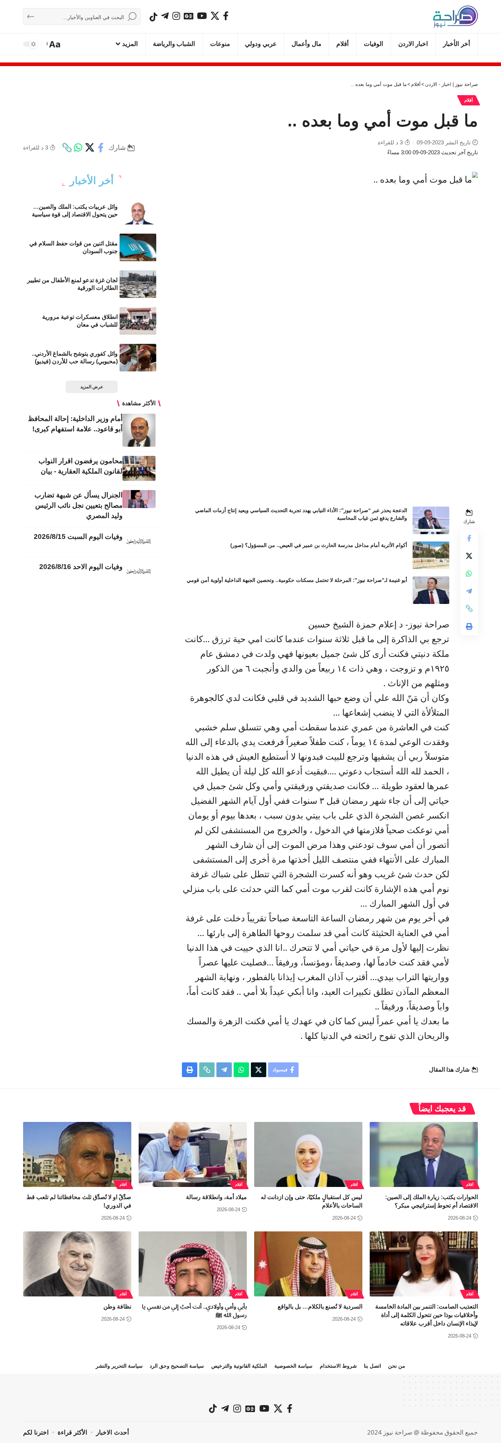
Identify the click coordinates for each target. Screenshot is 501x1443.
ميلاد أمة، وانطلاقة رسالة (216, 1197)
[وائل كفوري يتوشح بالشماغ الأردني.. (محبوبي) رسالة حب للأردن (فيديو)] (138, 357)
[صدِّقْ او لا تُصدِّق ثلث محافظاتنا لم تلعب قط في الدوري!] (77, 1154)
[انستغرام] (176, 15)
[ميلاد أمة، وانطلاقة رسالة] (193, 1154)
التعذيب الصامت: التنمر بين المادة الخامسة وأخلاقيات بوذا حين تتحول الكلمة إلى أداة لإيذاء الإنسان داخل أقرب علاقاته (426, 1315)
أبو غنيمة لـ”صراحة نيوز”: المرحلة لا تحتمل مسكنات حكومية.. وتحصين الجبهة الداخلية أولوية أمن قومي (297, 580)
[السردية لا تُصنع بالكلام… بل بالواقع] (308, 1263)
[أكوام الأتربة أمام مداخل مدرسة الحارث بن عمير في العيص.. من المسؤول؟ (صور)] (431, 555)
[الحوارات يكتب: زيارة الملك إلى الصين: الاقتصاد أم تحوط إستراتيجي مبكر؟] (424, 1154)
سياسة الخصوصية (293, 1366)
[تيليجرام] (165, 15)
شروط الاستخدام (338, 1366)
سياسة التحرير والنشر (119, 1366)
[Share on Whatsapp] (78, 148)
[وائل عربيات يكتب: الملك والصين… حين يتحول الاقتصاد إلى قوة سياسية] (138, 210)
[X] (215, 15)
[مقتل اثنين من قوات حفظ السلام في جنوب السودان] (138, 247)
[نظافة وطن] (77, 1263)
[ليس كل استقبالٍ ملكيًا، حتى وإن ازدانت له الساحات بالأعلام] (308, 1154)
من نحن (396, 1366)
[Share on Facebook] (101, 148)
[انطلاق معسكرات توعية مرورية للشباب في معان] (138, 321)
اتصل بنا (372, 1366)
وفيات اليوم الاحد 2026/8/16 (80, 567)
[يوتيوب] (202, 15)
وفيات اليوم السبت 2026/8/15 (78, 536)
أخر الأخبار (92, 181)
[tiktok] (153, 16)
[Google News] (188, 15)
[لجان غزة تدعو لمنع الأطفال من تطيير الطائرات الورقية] (138, 284)
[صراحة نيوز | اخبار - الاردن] (455, 17)
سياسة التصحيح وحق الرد (177, 1366)
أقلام (468, 100)
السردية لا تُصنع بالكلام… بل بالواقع (320, 1306)
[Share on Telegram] (469, 591)
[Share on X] (89, 148)
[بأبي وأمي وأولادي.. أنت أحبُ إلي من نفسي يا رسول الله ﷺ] (193, 1263)
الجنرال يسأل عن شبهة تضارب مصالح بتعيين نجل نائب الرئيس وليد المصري (78, 505)
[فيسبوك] (225, 15)
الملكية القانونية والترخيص (239, 1366)
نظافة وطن (117, 1306)
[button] (54, 44)
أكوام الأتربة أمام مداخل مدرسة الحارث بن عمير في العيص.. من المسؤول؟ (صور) (318, 545)
